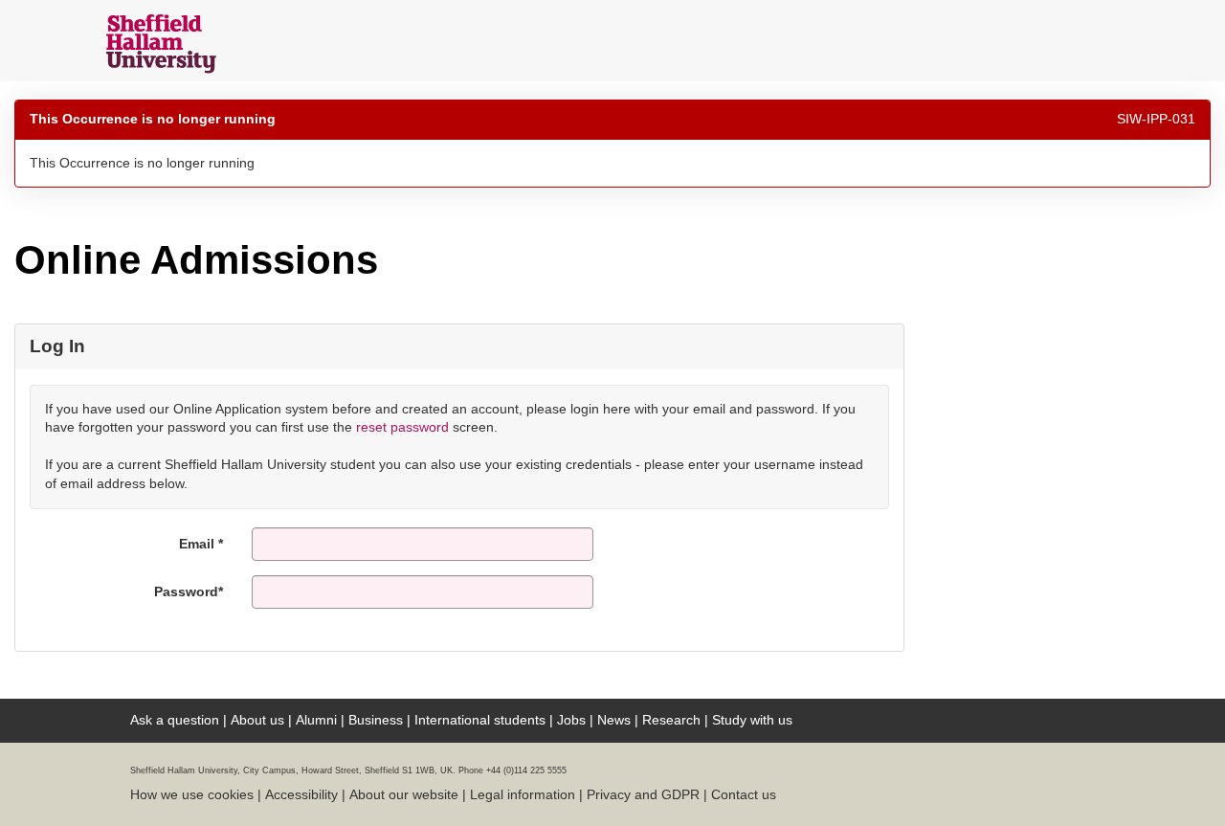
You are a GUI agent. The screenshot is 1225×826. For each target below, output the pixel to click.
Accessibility (301, 794)
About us (257, 719)
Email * (201, 543)
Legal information (522, 794)
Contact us (743, 794)
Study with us (752, 719)
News (614, 719)
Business (375, 719)
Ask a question (174, 719)
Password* (188, 591)
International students (480, 719)
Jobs (571, 719)
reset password (402, 427)
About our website (403, 794)
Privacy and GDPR (643, 794)
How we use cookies (192, 794)
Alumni (316, 719)
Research (671, 719)
